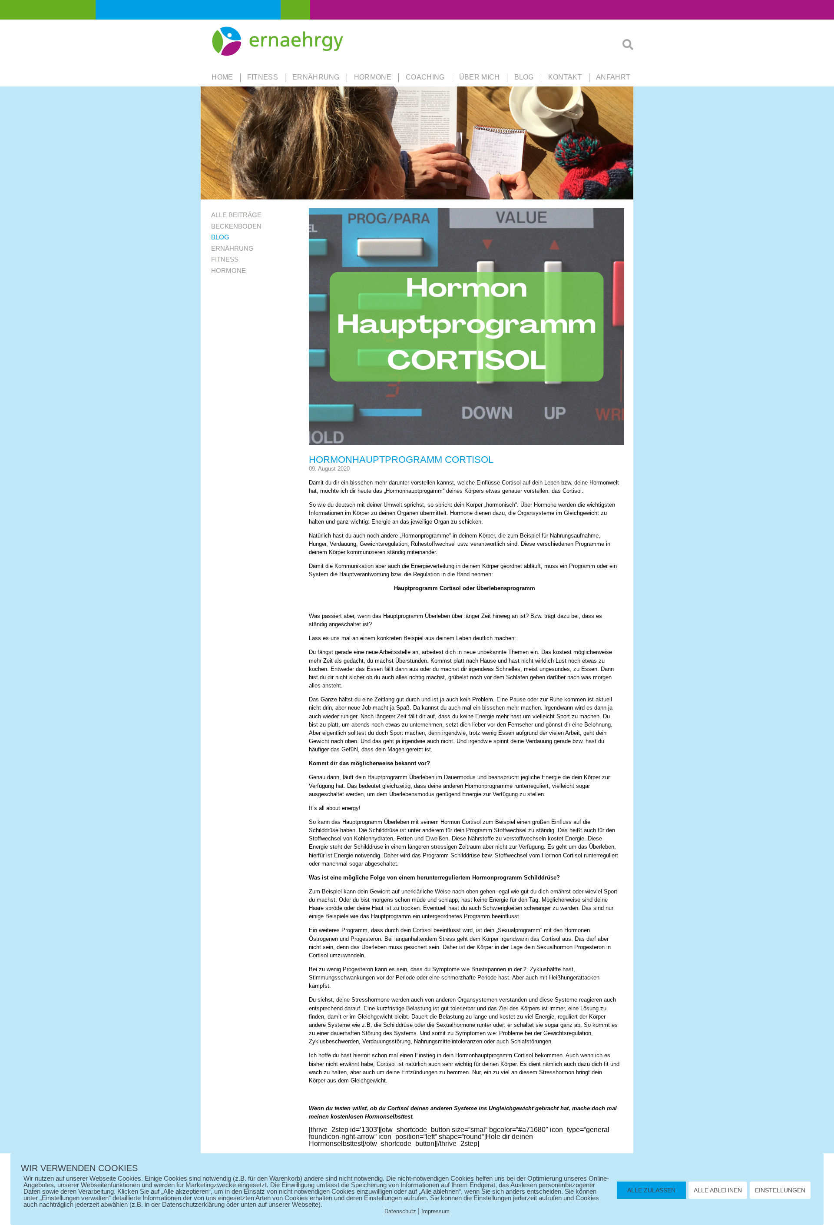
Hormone (228, 270)
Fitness (224, 259)
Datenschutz (400, 1211)
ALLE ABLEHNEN (718, 1190)
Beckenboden (236, 226)
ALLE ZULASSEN (651, 1190)
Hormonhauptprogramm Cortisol (401, 459)
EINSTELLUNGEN (780, 1190)
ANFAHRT (613, 77)
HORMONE (372, 77)
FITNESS (262, 77)
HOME (222, 77)
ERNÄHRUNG (316, 77)
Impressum (435, 1211)
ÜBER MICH (479, 77)
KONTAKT (565, 77)
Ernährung (232, 248)
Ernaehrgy (279, 41)
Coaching (425, 77)
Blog (524, 77)
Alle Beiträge (236, 215)
